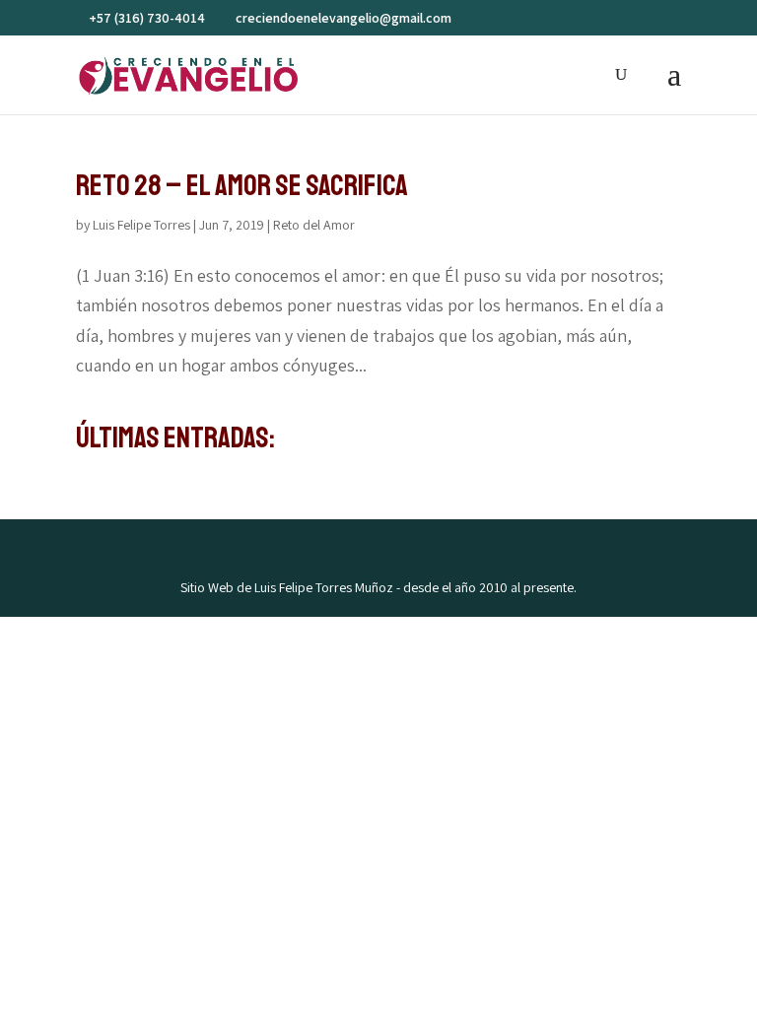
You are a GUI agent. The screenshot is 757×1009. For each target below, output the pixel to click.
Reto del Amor (314, 225)
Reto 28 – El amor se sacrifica (242, 185)
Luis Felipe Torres (141, 225)
